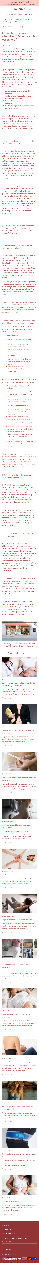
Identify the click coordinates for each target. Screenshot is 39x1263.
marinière (22, 347)
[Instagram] (7, 1249)
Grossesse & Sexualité (10, 1201)
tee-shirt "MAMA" (28, 409)
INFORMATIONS (7, 1230)
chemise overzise (19, 342)
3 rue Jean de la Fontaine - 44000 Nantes (19, 14)
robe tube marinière (17, 397)
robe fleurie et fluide (16, 366)
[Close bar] (37, 1)
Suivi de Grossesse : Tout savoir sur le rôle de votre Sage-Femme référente (18, 684)
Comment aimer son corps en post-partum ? (19, 1061)
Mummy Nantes (11, 1254)
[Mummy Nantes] (19, 9)
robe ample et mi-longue (18, 369)
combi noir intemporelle (18, 427)
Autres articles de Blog (19, 653)
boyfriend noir (14, 409)
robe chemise (15, 399)
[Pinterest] (10, 1249)
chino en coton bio (16, 349)
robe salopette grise (16, 359)
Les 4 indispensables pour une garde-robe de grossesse (19, 826)
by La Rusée (7, 1241)
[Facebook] (3, 1249)
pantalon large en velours (18, 344)
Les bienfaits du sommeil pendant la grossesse (16, 1015)
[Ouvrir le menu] (4, 9)
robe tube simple (16, 392)
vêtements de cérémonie (22, 464)
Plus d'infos (7, 698)
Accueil (4, 19)
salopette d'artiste (15, 434)
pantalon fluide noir (16, 339)
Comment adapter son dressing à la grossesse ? (16, 965)
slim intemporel (15, 416)
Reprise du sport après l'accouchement (17, 919)
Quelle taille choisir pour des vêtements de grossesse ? (19, 778)
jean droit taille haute (16, 412)
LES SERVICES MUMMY (9, 1234)
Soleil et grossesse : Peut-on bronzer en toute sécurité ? (17, 1107)
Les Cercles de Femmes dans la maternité (18, 874)
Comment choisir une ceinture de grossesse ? (19, 1155)
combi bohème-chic (16, 441)
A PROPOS (5, 1225)
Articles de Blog (14, 19)
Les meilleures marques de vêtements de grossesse (18, 731)
